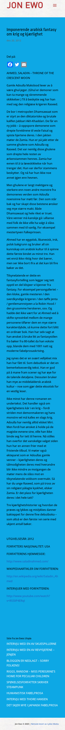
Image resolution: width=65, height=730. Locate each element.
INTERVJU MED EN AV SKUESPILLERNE (31, 644)
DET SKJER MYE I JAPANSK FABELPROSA (32, 705)
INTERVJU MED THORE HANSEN (27, 699)
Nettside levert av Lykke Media (45, 724)
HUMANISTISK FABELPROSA (25, 693)
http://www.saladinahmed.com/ (27, 561)
